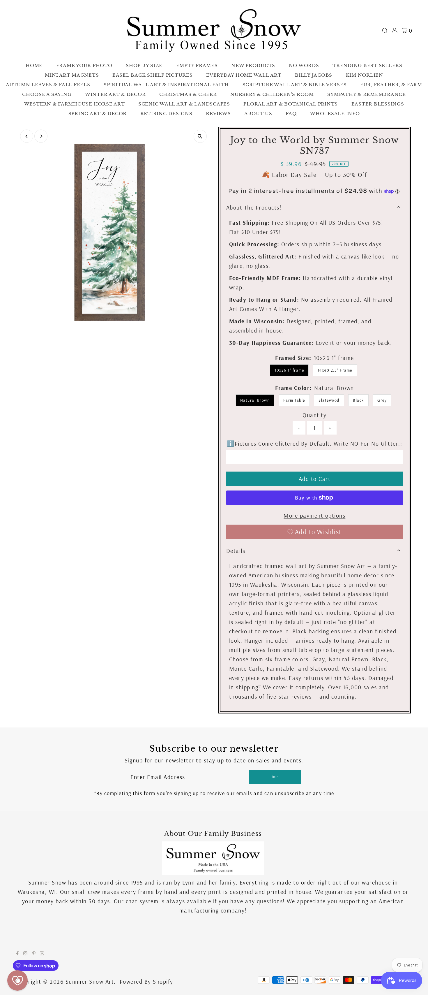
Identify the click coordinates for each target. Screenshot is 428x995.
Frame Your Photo (84, 65)
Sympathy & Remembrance (366, 94)
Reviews (218, 113)
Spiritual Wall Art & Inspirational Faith (166, 84)
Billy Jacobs (313, 75)
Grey (382, 400)
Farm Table (294, 400)
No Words (304, 65)
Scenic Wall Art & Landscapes (184, 104)
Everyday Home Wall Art (244, 75)
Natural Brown (255, 400)
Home (34, 65)
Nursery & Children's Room (272, 94)
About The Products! (254, 207)
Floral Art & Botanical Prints (290, 104)
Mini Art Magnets (72, 75)
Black (358, 400)
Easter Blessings (377, 104)
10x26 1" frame (289, 370)
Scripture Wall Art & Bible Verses (295, 84)
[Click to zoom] (200, 136)
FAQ (291, 113)
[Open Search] (385, 30)
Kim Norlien (364, 75)
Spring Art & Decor (97, 113)
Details (235, 550)
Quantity (314, 415)
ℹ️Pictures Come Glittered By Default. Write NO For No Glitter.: (314, 443)
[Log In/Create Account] (394, 30)
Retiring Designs (166, 113)
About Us (258, 113)
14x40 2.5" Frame (335, 370)
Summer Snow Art (90, 981)
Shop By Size (144, 65)
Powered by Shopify (146, 981)
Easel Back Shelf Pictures (152, 75)
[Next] (40, 136)
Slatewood (329, 400)
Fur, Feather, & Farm (391, 84)
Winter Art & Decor (115, 94)
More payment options (314, 515)
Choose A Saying (46, 94)
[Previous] (26, 136)
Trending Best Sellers (367, 65)
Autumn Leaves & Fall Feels (48, 84)
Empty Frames (197, 65)
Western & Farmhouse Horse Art (74, 104)
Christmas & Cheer (188, 94)
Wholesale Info (335, 113)
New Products (253, 65)
